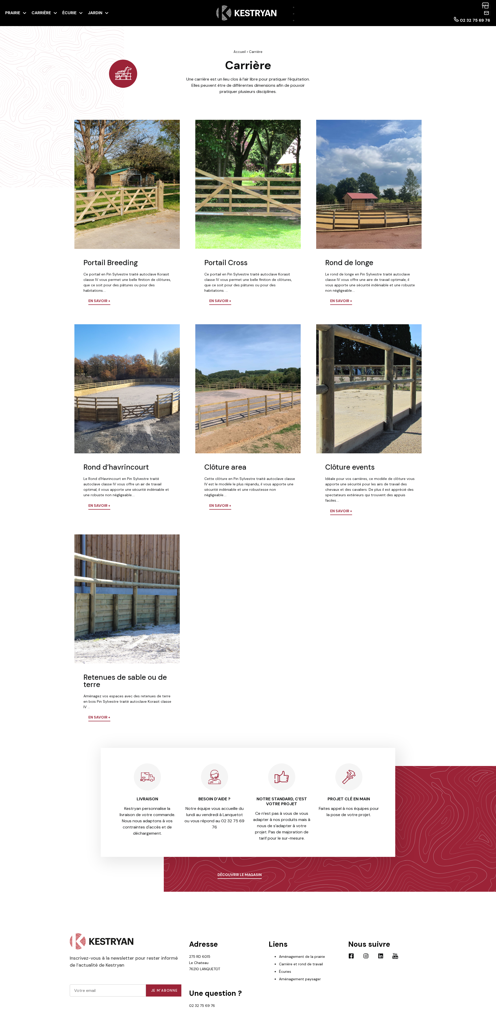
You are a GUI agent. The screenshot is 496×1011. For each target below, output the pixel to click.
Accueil (240, 52)
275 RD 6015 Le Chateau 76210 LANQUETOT (204, 962)
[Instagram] (366, 956)
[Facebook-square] (351, 956)
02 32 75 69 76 (202, 1005)
